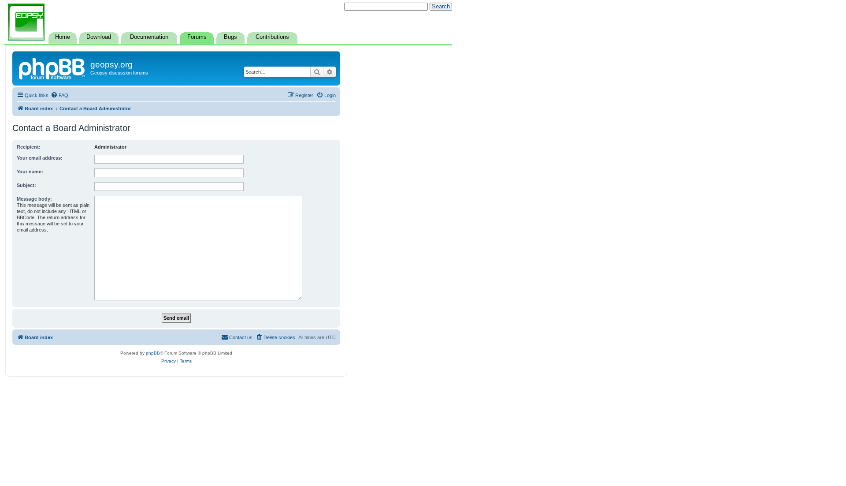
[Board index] (52, 67)
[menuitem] (59, 95)
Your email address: (40, 158)
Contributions (272, 37)
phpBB (153, 353)
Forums (197, 37)
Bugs (230, 37)
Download (98, 37)
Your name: (30, 171)
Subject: (26, 185)
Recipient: (29, 147)
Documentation (149, 37)
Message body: (34, 199)
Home (62, 37)
